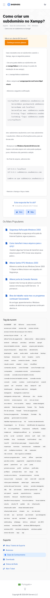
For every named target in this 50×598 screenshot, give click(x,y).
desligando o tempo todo (12, 396)
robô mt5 (41, 479)
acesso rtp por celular (11, 335)
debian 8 (33, 386)
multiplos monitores (15, 450)
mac (40, 439)
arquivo (24, 346)
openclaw (39, 457)
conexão (7, 375)
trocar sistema (40, 500)
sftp (5, 489)
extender (7, 407)
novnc (24, 457)
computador (8, 371)
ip (29, 432)
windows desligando (22, 529)
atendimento (33, 350)
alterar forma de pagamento (13, 339)
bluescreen (16, 357)
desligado (33, 389)
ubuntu (6, 504)
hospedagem (8, 425)
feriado (29, 407)
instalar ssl (7, 432)
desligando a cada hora (21, 393)
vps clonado (29, 515)
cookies (21, 382)
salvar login (25, 482)
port (26, 464)
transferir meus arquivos (12, 500)
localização (21, 439)
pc (21, 464)
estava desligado (38, 403)
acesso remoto (33, 328)
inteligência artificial (20, 432)
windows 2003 (16, 525)
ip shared (20, 436)
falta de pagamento (18, 407)
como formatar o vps (37, 368)
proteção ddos (17, 472)
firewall (19, 411)
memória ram (26, 446)
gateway (6, 418)
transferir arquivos (26, 497)
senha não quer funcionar (12, 486)
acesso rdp (22, 328)
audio (16, 353)
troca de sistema (27, 500)
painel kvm (14, 464)
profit (19, 468)
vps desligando (41, 515)
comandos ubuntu (10, 368)
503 (15, 324)
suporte (15, 493)
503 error (21, 324)
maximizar (7, 446)
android (6, 342)
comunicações (35, 371)
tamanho (7, 497)
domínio (7, 400)
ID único (22, 425)
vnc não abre (36, 511)
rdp (37, 472)
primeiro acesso (9, 468)
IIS (5, 429)
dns (34, 396)
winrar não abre (9, 533)
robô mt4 (33, 479)
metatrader (36, 446)
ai (21, 335)
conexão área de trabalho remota (23, 375)
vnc (28, 511)
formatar (34, 414)
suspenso (37, 493)
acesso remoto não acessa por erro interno (18, 332)
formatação (25, 414)
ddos (26, 386)
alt (25, 335)
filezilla (41, 407)
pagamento (20, 461)
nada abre (33, 450)
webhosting (8, 522)
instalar (43, 429)
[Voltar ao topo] (25, 589)
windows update (36, 529)
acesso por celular (10, 328)
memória (16, 446)
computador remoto (21, 371)
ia (16, 425)
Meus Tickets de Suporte (15, 546)
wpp (18, 533)
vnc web (6, 515)
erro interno (8, 403)
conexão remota (35, 378)
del (40, 386)
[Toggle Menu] (4, 4)
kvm (44, 436)
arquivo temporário (10, 350)
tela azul (15, 497)
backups (7, 357)
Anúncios (9, 550)
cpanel (6, 386)
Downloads (10, 559)
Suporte (5, 26)
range (31, 472)
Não (32, 212)
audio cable (24, 353)
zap (23, 533)
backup (43, 353)
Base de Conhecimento (18, 26)
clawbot (18, 364)
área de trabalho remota (12, 346)
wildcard (33, 522)
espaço (28, 403)
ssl (41, 489)
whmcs (25, 522)
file (36, 407)
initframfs (35, 429)
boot (23, 357)
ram (25, 472)
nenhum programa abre (12, 457)
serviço (26, 486)
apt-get (39, 342)
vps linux (7, 518)
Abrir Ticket (10, 569)
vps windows (32, 518)
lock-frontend (31, 439)
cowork (43, 382)
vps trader (22, 518)
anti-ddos (32, 342)
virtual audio (36, 504)
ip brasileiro (37, 432)
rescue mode (8, 479)
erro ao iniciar (34, 400)
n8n (26, 450)
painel (6, 464)
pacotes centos (9, 461)
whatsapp (17, 522)
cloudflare (33, 364)
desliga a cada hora (21, 389)
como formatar (23, 368)
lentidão (6, 439)
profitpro (7, 472)
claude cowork (9, 364)
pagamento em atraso (34, 461)
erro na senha (18, 403)
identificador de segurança (36, 425)
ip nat (12, 436)
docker (40, 396)
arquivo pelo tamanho (36, 346)
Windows (35, 26)
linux (13, 439)
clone (26, 364)
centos (13, 360)
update (22, 504)
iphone (27, 436)
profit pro (26, 468)
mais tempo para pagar (18, 443)
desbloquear (8, 389)
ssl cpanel (7, 493)
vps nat (14, 518)
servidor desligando (37, 486)
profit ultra (35, 468)
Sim (20, 212)
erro (25, 400)
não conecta (8, 454)
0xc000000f (7, 324)
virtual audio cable (10, 507)
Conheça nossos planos (16, 43)
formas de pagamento (11, 414)
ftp (40, 414)
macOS (6, 443)
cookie (14, 382)
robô (26, 479)
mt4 (44, 446)
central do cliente (24, 360)
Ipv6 (39, 436)
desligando (7, 393)
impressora (26, 429)
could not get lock (33, 382)
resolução (19, 479)
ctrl (12, 386)
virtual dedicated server (25, 507)
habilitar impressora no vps (13, 421)
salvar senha (35, 482)
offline (31, 457)
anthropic (15, 342)
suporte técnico (26, 493)
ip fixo (6, 436)
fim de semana (9, 411)
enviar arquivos (17, 400)
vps (13, 515)
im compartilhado (14, 429)
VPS (29, 26)
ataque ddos (23, 350)
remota (36, 475)
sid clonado (17, 489)
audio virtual (34, 353)
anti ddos (23, 342)
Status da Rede (12, 564)
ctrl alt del (19, 386)
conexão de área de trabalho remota (16, 378)
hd (25, 421)
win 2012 (41, 522)
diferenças (26, 396)
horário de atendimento (36, 421)
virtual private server (10, 511)
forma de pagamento (30, 411)
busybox (30, 357)
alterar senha (29, 339)
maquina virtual (34, 443)
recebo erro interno (10, 475)
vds (28, 504)
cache (38, 357)
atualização (7, 353)
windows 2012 (8, 529)
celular (6, 360)
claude (34, 360)
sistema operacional (30, 489)
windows (7, 525)
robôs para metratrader (11, 482)
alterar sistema (40, 339)
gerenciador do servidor (19, 418)
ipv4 (33, 436)
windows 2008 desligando (32, 525)
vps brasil (20, 515)
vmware (21, 511)
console (6, 382)
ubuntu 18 (14, 504)
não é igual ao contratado (23, 454)
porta (31, 464)
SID (10, 489)
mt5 (5, 450)
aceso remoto (31, 324)
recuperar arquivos (25, 475)
